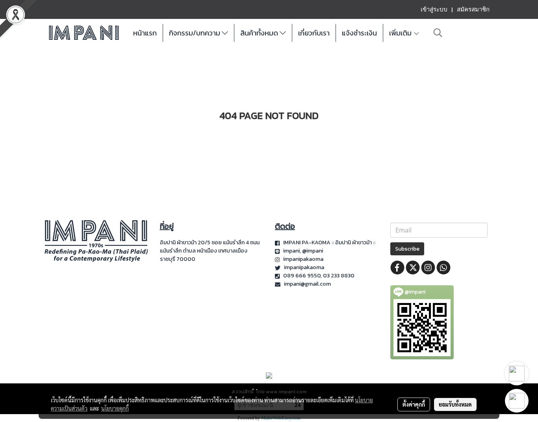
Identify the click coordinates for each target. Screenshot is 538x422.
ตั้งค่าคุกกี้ (414, 404)
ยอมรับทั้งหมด (455, 404)
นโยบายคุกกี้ (115, 408)
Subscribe (407, 249)
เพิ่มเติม (401, 33)
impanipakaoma (304, 259)
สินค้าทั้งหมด (260, 33)
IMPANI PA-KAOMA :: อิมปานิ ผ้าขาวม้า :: (330, 242)
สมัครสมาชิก (473, 9)
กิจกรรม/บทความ (195, 33)
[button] (438, 32)
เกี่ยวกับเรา (314, 33)
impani (291, 251)
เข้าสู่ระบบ (434, 9)
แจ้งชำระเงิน (359, 33)
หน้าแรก (145, 33)
